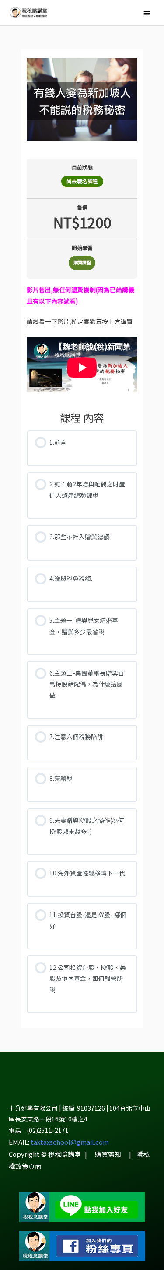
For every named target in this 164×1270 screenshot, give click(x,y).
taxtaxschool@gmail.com (70, 1141)
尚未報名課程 (82, 181)
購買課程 (82, 262)
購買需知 (108, 1154)
